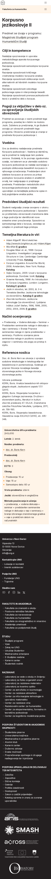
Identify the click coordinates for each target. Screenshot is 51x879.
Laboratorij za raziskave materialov (23, 683)
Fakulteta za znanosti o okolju (20, 608)
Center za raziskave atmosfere (21, 693)
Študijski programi (14, 640)
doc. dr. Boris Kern (15, 449)
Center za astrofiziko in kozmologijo (23, 689)
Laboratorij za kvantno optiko (20, 686)
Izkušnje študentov (14, 650)
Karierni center (12, 660)
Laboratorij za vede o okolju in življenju (25, 676)
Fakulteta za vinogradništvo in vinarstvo (25, 621)
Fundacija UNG (12, 578)
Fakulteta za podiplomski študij (20, 627)
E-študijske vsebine (14, 657)
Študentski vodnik (14, 663)
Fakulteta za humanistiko (14, 9)
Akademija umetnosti (15, 624)
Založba (9, 774)
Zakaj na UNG (12, 647)
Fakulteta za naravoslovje (18, 614)
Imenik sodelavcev (13, 567)
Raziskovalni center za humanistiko (23, 706)
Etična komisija (12, 781)
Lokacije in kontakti (14, 564)
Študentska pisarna (15, 732)
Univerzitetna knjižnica (16, 735)
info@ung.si (8, 553)
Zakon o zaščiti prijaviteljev (18, 794)
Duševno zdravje (13, 748)
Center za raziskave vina (17, 703)
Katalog (28, 259)
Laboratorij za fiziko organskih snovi (23, 680)
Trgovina (8, 581)
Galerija (9, 784)
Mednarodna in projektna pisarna (22, 738)
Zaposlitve (10, 778)
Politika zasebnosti (14, 787)
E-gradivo (21, 246)
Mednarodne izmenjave (17, 654)
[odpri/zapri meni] (45, 2)
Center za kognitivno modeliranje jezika (25, 716)
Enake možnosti (13, 752)
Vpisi (7, 644)
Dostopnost (11, 791)
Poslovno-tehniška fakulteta (19, 611)
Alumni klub (11, 742)
